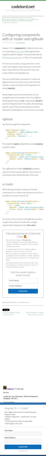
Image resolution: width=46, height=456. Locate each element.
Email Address (10, 437)
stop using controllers (14, 57)
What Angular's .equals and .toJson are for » (35, 313)
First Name (9, 430)
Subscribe (23, 291)
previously (20, 51)
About (35, 19)
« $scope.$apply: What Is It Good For (11, 313)
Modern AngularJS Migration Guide (17, 19)
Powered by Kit (23, 451)
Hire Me (6, 22)
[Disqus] (23, 355)
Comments (20, 42)
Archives (14, 22)
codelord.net (23, 6)
